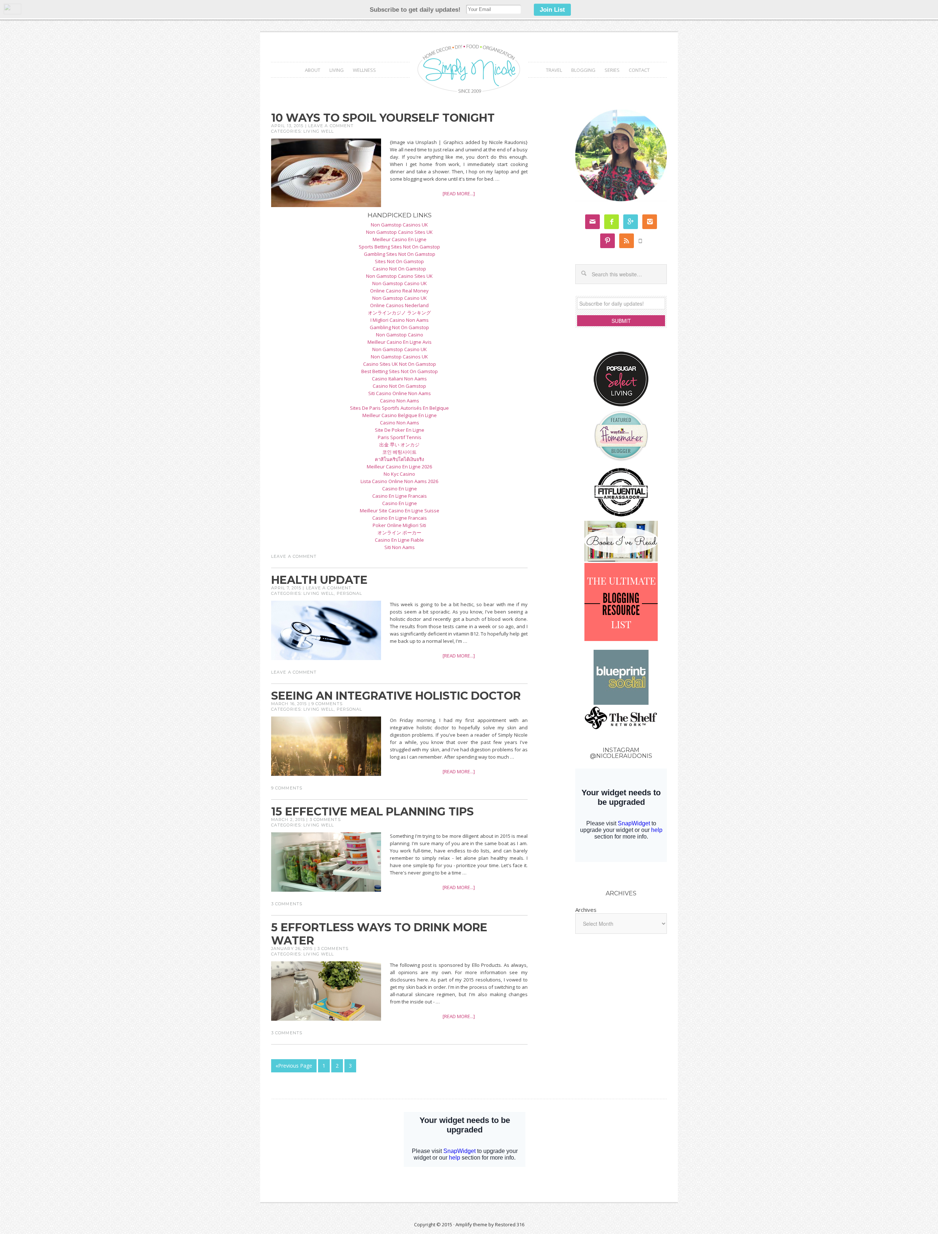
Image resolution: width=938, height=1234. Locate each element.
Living (336, 70)
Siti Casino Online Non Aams (399, 393)
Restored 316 (509, 1224)
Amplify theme (471, 1224)
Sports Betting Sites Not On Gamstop (399, 246)
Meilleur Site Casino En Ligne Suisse (399, 510)
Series (612, 70)
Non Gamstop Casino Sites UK (399, 232)
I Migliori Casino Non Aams (399, 320)
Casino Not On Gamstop (399, 268)
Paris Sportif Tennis (399, 437)
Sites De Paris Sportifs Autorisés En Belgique (399, 408)
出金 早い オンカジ (399, 444)
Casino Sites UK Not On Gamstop (399, 364)
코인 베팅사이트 (399, 452)
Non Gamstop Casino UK (399, 283)
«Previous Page (294, 1065)
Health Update (319, 580)
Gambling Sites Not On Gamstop (399, 254)
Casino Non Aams (399, 400)
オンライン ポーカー (399, 532)
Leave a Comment (331, 125)
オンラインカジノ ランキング (399, 312)
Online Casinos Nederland (399, 305)
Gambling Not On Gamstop (399, 327)
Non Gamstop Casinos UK (399, 224)
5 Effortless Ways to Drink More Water (379, 934)
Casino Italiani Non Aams (399, 378)
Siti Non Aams (399, 547)
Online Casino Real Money (399, 290)
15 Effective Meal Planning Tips (372, 811)
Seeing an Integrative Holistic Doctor (396, 696)
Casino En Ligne (399, 488)
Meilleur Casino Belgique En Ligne (399, 415)
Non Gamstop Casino (399, 334)
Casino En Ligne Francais (399, 496)
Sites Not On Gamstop (399, 261)
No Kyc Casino (399, 474)
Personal (349, 593)
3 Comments (325, 819)
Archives (586, 909)
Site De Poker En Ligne (399, 430)
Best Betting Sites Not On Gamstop (399, 371)
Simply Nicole (469, 69)
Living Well (318, 131)
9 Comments (327, 703)
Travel (554, 70)
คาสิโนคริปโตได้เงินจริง (399, 459)
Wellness (364, 70)
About (312, 70)
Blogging (583, 70)
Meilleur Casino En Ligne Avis (400, 342)
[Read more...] (459, 193)
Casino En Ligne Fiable (399, 540)
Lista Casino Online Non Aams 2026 (399, 481)
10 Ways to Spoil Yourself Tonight (383, 118)
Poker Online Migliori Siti (399, 525)
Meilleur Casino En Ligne (399, 239)
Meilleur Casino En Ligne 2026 (399, 466)
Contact (639, 70)
